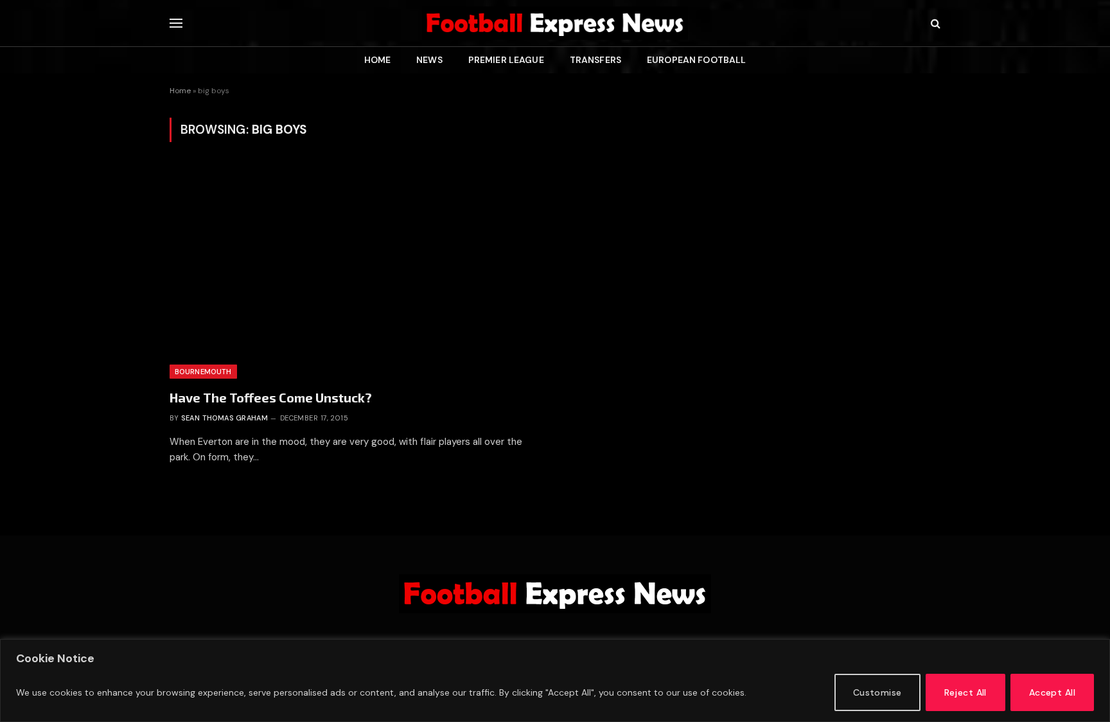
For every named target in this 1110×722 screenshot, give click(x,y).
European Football (696, 60)
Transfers (595, 60)
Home (377, 60)
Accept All (1052, 692)
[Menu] (176, 23)
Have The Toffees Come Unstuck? (271, 397)
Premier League (506, 60)
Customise (877, 692)
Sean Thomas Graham (224, 417)
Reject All (965, 692)
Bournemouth (203, 371)
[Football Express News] (555, 23)
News (429, 60)
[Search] (934, 23)
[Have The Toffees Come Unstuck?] (356, 273)
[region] (555, 680)
